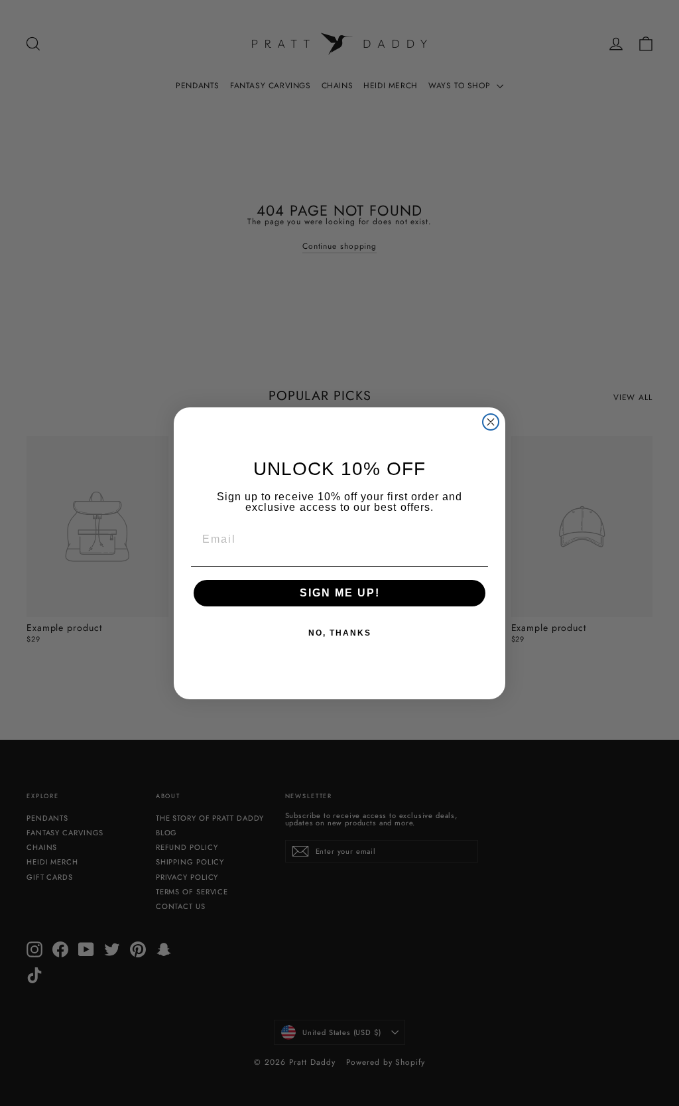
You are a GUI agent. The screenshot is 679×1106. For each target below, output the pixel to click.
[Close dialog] (491, 422)
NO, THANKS (339, 633)
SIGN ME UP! (340, 592)
